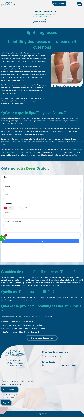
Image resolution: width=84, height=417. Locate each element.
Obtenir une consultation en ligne (42, 338)
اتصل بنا (6, 403)
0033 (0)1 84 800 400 (70, 366)
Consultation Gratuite (39, 21)
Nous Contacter (9, 390)
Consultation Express (58, 3)
